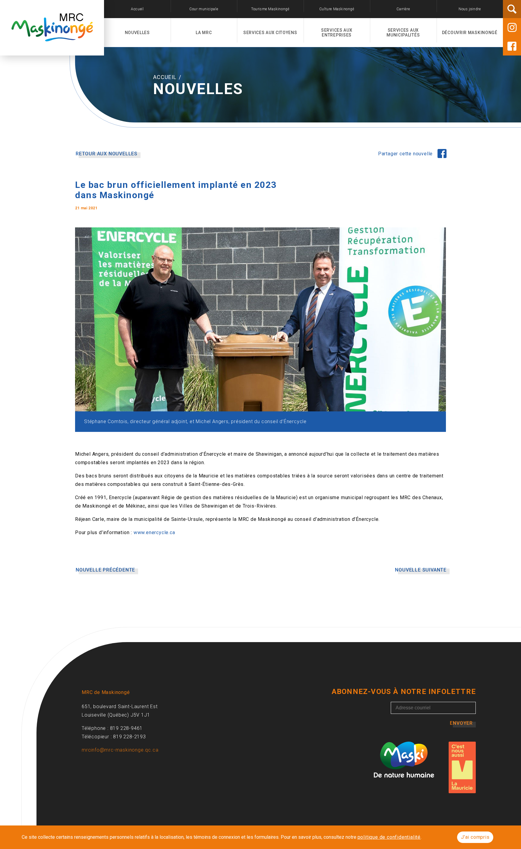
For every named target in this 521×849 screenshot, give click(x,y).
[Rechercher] (512, 9)
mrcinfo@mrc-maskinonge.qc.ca (120, 750)
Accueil (165, 77)
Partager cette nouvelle (406, 154)
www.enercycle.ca (154, 532)
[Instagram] (512, 27)
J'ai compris (475, 837)
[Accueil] (52, 38)
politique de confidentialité (389, 837)
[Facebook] (512, 46)
